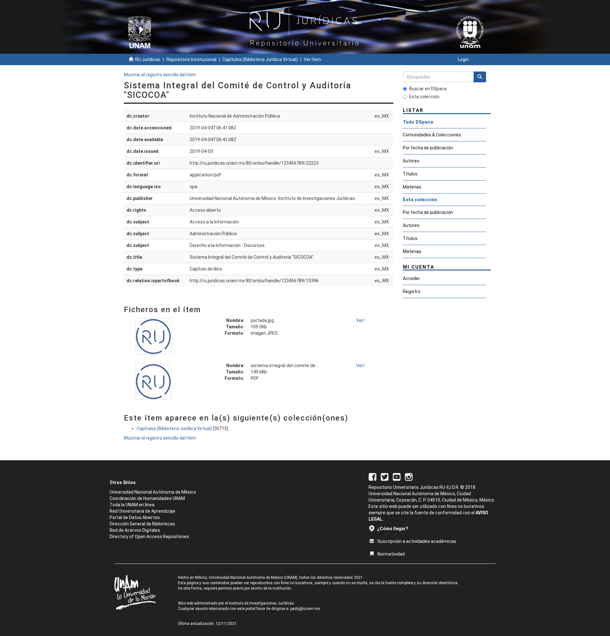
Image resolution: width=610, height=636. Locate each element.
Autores (411, 160)
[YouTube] (397, 476)
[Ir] (479, 77)
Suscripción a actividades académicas (416, 541)
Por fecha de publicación (428, 147)
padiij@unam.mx (305, 608)
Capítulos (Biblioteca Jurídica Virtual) (260, 59)
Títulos (410, 173)
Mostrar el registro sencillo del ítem (160, 74)
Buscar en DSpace (428, 88)
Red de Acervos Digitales (135, 530)
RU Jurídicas (147, 59)
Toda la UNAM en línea (132, 504)
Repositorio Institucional (191, 59)
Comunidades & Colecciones (432, 134)
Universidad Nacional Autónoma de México (153, 492)
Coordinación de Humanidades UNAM (147, 498)
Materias (412, 186)
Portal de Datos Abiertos (135, 517)
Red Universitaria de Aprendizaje (142, 511)
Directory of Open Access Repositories (149, 536)
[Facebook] (372, 476)
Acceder (411, 278)
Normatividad (391, 554)
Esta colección (424, 96)
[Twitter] (385, 476)
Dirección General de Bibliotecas (142, 523)
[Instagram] (409, 476)
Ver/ (360, 320)
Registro (411, 291)
